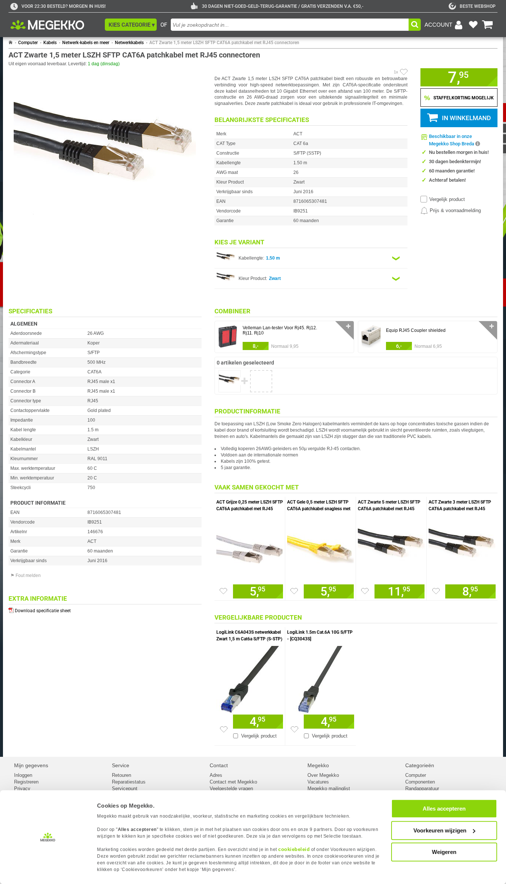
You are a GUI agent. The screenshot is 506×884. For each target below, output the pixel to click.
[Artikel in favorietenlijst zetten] (403, 72)
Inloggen (23, 775)
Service (120, 765)
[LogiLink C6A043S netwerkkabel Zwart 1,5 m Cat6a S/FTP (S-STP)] (249, 677)
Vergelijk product (447, 199)
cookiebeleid (294, 849)
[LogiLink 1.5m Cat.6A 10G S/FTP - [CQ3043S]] (320, 677)
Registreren (26, 782)
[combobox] (290, 25)
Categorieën (419, 765)
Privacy (22, 788)
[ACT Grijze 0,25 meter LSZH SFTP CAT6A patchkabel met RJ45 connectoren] (249, 547)
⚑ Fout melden (25, 575)
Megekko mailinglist (328, 788)
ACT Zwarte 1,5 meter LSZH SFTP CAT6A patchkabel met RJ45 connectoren (224, 42)
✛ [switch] (348, 326)
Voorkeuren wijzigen (439, 830)
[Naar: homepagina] (11, 42)
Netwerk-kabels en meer (85, 42)
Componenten (420, 782)
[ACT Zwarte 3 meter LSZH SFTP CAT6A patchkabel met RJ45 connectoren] (462, 547)
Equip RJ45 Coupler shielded (416, 330)
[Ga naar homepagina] (55, 25)
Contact (219, 765)
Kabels (50, 42)
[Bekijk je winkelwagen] (487, 25)
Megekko (318, 765)
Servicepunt (124, 788)
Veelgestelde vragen (231, 788)
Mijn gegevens (31, 765)
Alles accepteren (444, 808)
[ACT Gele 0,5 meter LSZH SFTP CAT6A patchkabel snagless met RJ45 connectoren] (320, 547)
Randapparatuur (422, 788)
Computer (28, 42)
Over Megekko (323, 775)
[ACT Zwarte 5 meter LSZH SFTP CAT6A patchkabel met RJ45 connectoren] (391, 547)
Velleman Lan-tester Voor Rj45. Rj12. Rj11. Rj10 (280, 330)
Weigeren (444, 852)
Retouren (121, 775)
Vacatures (318, 782)
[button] (131, 25)
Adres (216, 775)
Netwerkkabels (129, 42)
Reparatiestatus (129, 782)
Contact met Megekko (233, 782)
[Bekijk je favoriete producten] (473, 25)
